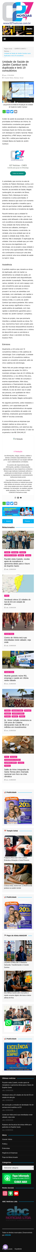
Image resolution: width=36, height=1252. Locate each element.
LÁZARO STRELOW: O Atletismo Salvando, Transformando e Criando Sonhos (16, 965)
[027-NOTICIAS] (18, 162)
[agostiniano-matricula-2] (18, 1056)
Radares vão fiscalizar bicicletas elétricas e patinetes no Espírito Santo (17, 1126)
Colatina (7, 710)
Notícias (16, 78)
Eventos (7, 716)
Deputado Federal (17, 710)
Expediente (18, 1249)
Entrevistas (6, 1148)
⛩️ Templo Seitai (11, 831)
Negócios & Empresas (9, 1153)
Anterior (8, 521)
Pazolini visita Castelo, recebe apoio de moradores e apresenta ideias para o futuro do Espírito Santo (18, 1085)
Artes (6, 757)
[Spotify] (18, 498)
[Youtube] (21, 498)
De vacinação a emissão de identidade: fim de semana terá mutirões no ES (18, 1106)
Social (21, 78)
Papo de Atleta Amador (10, 1157)
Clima (6, 595)
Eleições (22, 552)
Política (28, 555)
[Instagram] (15, 498)
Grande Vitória (8, 78)
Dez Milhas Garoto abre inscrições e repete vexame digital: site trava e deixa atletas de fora (17, 995)
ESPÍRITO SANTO (10, 555)
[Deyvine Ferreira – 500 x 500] (18, 810)
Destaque (14, 552)
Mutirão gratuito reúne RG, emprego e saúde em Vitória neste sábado (16, 678)
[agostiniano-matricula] (18, 511)
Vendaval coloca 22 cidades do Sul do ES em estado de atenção (17, 602)
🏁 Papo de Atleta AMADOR (15, 936)
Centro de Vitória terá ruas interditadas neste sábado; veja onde (17, 640)
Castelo (7, 552)
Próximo (27, 521)
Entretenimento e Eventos (12, 760)
